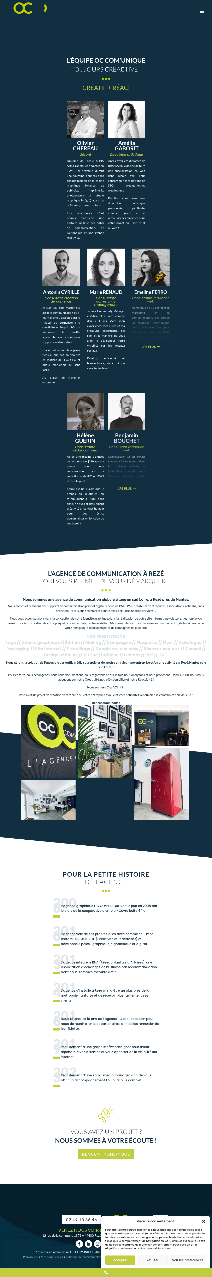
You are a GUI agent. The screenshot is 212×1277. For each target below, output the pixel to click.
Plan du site (30, 1257)
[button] (204, 1221)
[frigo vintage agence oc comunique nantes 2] (161, 784)
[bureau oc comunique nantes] (161, 725)
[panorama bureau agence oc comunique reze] (48, 800)
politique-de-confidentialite (83, 1257)
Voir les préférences (188, 1260)
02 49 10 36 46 (81, 1219)
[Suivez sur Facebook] (79, 1244)
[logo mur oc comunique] (48, 741)
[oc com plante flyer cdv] (105, 741)
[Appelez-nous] (106, 1272)
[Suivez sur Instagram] (97, 1244)
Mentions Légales (52, 1257)
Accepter (120, 1260)
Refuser (153, 1260)
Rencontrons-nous (106, 1153)
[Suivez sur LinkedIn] (88, 1244)
